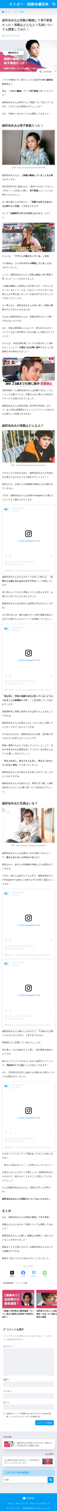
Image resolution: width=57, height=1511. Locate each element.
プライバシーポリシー (40, 1503)
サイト (6, 1402)
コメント (8, 1346)
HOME (30, 1498)
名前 (6, 1379)
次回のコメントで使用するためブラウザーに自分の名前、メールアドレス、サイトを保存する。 (28, 1415)
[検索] (51, 1480)
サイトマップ (22, 1503)
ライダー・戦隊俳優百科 (29, 4)
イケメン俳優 (21, 1283)
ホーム (11, 1503)
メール (7, 1391)
